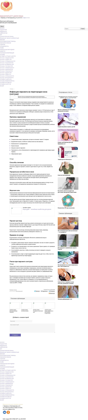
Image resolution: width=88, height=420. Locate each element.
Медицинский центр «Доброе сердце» (13, 404)
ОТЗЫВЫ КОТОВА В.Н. (6, 82)
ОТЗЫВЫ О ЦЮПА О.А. (6, 79)
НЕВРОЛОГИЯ (3, 33)
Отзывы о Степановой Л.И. (7, 76)
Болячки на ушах (24, 310)
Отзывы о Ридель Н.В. (6, 59)
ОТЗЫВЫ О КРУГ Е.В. (5, 84)
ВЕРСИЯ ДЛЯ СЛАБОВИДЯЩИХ (8, 22)
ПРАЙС (2, 48)
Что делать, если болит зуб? (38, 311)
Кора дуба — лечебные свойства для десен (37, 209)
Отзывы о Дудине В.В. (6, 72)
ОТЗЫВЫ (2, 54)
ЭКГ (1, 34)
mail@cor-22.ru (26, 17)
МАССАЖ (2, 39)
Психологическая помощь (6, 36)
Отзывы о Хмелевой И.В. (6, 69)
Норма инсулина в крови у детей (66, 126)
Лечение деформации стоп (65, 299)
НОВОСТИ (2, 51)
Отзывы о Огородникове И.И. (7, 61)
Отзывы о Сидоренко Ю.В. (7, 58)
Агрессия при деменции (64, 175)
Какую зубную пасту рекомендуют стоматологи (49, 312)
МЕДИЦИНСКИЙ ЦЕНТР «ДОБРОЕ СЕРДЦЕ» (11, 16)
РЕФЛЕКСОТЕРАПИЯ (5, 43)
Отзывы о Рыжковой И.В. (6, 62)
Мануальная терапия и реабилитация (9, 38)
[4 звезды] (13, 291)
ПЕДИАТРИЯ (3, 29)
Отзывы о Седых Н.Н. (5, 74)
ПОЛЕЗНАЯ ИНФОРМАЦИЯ (7, 53)
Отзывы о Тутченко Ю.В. (6, 66)
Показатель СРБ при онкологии (66, 208)
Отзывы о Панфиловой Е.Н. (7, 67)
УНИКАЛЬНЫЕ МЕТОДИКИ (7, 49)
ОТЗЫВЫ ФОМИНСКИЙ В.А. (7, 81)
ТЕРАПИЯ (2, 44)
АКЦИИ (2, 86)
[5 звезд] (14, 291)
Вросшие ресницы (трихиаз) (13, 311)
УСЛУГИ (2, 28)
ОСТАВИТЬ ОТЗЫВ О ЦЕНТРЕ (8, 56)
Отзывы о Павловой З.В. (6, 71)
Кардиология (3, 31)
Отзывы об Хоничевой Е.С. (7, 77)
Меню (2, 26)
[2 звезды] (11, 291)
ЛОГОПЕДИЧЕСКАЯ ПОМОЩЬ (8, 41)
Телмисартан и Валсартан (65, 159)
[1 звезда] (10, 291)
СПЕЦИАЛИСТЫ (4, 46)
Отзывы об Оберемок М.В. (7, 64)
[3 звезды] (12, 291)
